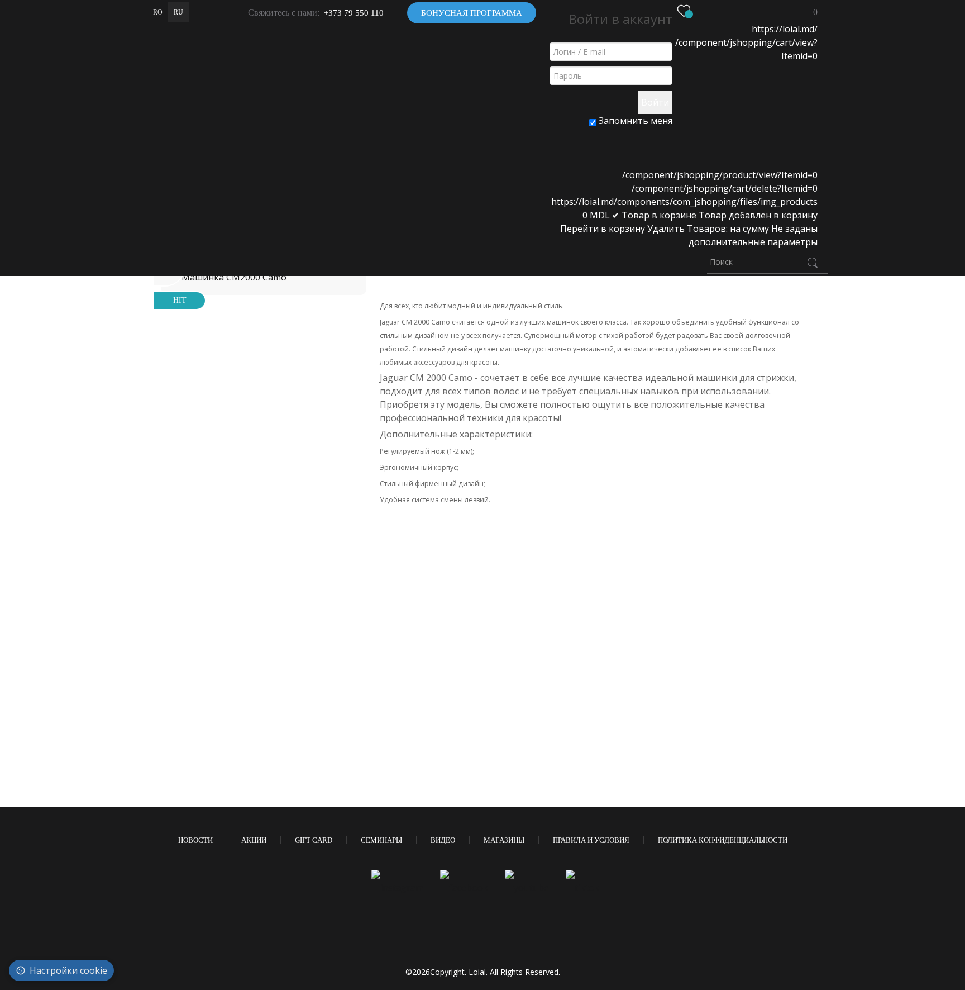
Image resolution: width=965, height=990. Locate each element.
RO (158, 12)
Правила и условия (591, 840)
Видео (443, 840)
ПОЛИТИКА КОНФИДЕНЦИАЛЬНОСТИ (722, 840)
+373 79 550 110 (354, 12)
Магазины (504, 840)
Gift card (313, 840)
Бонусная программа (471, 12)
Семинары (381, 840)
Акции (253, 840)
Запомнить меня (634, 121)
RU (178, 12)
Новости (195, 840)
